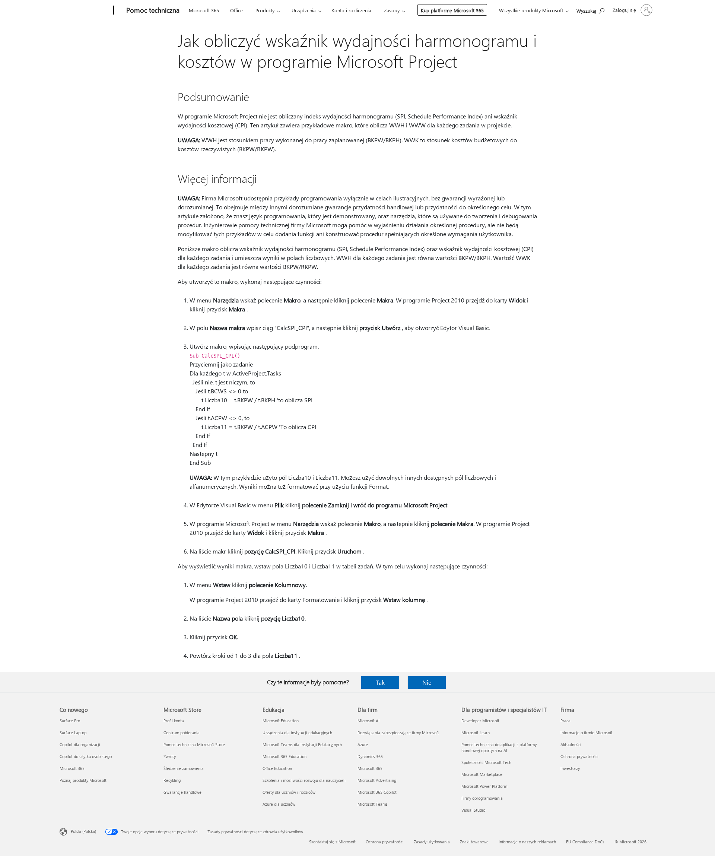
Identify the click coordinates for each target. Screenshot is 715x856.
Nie (426, 682)
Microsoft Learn (475, 732)
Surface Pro (70, 720)
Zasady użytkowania (432, 841)
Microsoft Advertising (377, 780)
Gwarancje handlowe (182, 792)
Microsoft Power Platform (484, 786)
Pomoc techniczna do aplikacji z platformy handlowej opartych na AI (499, 747)
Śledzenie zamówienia (183, 768)
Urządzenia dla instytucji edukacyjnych (297, 732)
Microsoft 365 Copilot (377, 792)
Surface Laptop (73, 732)
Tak (380, 682)
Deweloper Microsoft (480, 720)
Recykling (172, 780)
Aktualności (570, 744)
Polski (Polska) (83, 831)
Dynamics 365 (370, 756)
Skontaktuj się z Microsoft (332, 841)
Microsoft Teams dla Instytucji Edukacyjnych (302, 744)
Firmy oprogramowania (482, 798)
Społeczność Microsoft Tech (486, 762)
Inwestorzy (570, 768)
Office (236, 10)
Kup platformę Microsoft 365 (452, 10)
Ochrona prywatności (579, 756)
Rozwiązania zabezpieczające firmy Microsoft (398, 732)
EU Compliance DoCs (585, 841)
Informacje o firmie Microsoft (586, 732)
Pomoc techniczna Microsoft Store (194, 744)
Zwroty (169, 756)
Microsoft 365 (204, 10)
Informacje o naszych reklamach (527, 841)
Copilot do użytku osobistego (86, 756)
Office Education (277, 768)
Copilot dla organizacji (80, 744)
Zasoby (392, 10)
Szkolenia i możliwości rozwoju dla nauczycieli (304, 780)
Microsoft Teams (373, 804)
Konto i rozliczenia (351, 10)
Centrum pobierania (181, 732)
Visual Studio (473, 810)
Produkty (264, 10)
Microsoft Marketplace (481, 774)
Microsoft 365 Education (284, 756)
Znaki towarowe (474, 841)
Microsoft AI (368, 720)
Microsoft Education (281, 720)
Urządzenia (304, 10)
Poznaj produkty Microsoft (83, 780)
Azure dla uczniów (279, 804)
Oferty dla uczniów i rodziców (289, 792)
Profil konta (173, 720)
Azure (363, 744)
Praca (565, 720)
